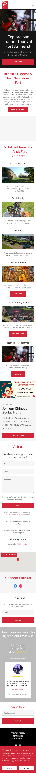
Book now (18, 294)
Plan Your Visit (18, 110)
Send (18, 505)
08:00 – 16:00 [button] (22, 544)
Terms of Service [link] (21, 514)
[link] (5, 5)
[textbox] (18, 463)
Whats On (18, 374)
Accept (26, 768)
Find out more (18, 334)
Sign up (18, 620)
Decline (9, 768)
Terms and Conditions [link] (18, 737)
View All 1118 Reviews (18, 658)
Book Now (18, 62)
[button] (33, 5)
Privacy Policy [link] (10, 514)
